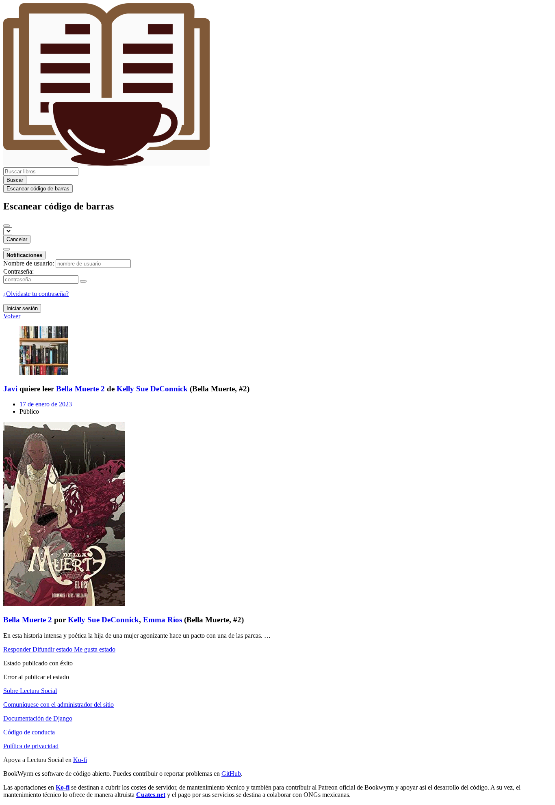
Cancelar (17, 239)
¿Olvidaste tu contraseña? (36, 293)
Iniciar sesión (22, 308)
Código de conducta (29, 732)
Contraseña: (18, 271)
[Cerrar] (6, 225)
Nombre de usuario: (28, 263)
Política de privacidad (31, 745)
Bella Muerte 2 (80, 388)
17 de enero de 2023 (46, 404)
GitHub (231, 773)
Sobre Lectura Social (30, 690)
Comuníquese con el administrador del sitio (58, 704)
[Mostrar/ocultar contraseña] (83, 281)
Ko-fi (80, 759)
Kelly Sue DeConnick (152, 388)
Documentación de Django (37, 718)
